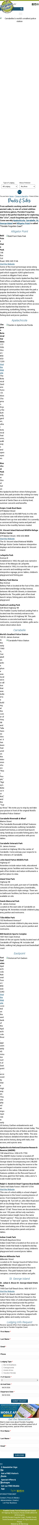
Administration (6, 1500)
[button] (21, 9)
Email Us (22, 1515)
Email (3, 1347)
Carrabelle (30, 220)
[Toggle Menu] (20, 14)
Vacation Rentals (10, 1373)
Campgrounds (9, 1368)
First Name (6, 1332)
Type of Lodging (8, 183)
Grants (15, 1500)
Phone (3, 1354)
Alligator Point (23, 223)
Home (11, 196)
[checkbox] (2, 1365)
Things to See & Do (21, 196)
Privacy (19, 1522)
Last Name (6, 1339)
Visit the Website (7, 264)
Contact (3, 1498)
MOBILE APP (32, 1)
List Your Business (10, 1503)
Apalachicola (19, 220)
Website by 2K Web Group (19, 1524)
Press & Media (13, 1498)
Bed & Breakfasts (10, 1365)
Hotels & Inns (8, 1370)
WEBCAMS (23, 1)
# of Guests (6, 1377)
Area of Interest (25, 183)
